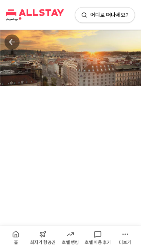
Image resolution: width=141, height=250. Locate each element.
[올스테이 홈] (35, 15)
